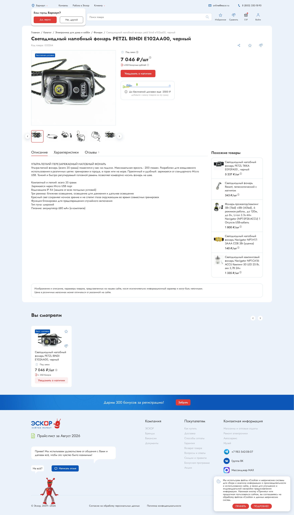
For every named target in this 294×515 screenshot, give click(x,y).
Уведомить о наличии (138, 74)
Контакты (63, 5)
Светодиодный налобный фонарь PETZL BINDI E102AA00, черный (50, 355)
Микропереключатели (93, 389)
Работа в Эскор (81, 5)
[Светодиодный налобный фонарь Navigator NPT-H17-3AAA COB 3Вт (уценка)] (219, 239)
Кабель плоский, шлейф (161, 393)
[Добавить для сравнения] (261, 45)
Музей (227, 443)
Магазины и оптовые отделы (241, 428)
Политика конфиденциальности (164, 505)
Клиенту (98, 5)
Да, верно (45, 19)
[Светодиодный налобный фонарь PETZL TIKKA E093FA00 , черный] (219, 165)
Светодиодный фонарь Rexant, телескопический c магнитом (241, 186)
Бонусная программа (197, 463)
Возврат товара (193, 448)
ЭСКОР (149, 428)
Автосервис (230, 438)
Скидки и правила (195, 458)
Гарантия (189, 443)
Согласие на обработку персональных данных (114, 505)
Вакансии (151, 438)
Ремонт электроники (236, 433)
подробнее (261, 506)
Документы (151, 443)
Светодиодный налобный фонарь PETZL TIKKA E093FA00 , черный (240, 165)
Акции (188, 468)
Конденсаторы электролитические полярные (39, 392)
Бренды (150, 433)
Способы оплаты (194, 438)
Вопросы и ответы (195, 453)
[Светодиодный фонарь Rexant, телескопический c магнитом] (219, 186)
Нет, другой (71, 19)
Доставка (189, 433)
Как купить (190, 428)
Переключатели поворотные (96, 394)
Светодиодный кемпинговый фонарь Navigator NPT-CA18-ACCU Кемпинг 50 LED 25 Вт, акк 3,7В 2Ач (242, 262)
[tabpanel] (73, 87)
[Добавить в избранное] (250, 45)
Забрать (183, 402)
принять (241, 506)
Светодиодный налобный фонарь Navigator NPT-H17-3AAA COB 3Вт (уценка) (241, 239)
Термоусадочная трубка (227, 394)
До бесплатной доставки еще (150, 91)
